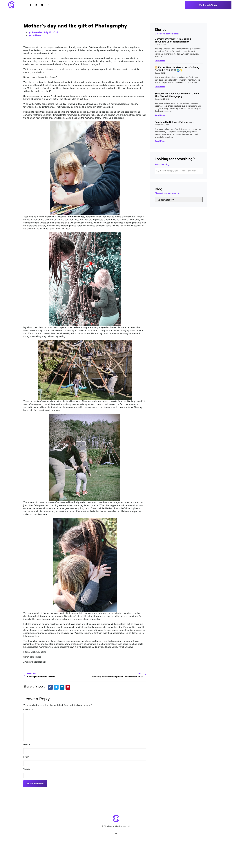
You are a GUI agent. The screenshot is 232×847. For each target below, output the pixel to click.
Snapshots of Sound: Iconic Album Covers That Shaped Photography (177, 95)
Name (26, 745)
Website (26, 769)
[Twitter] (36, 5)
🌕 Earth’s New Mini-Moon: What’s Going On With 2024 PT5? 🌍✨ (177, 69)
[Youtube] (42, 5)
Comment (28, 709)
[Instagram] (48, 5)
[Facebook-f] (30, 5)
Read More (160, 60)
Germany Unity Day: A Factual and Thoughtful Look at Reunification (173, 40)
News (38, 35)
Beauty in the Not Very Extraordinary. (174, 122)
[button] (50, 687)
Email (26, 757)
